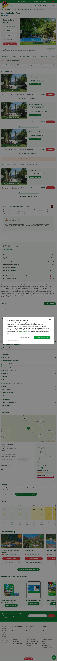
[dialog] (28, 330)
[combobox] (50, 319)
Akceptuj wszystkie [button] (42, 337)
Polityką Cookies (22, 331)
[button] (12, 341)
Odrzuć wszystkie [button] (25, 337)
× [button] (51, 319)
